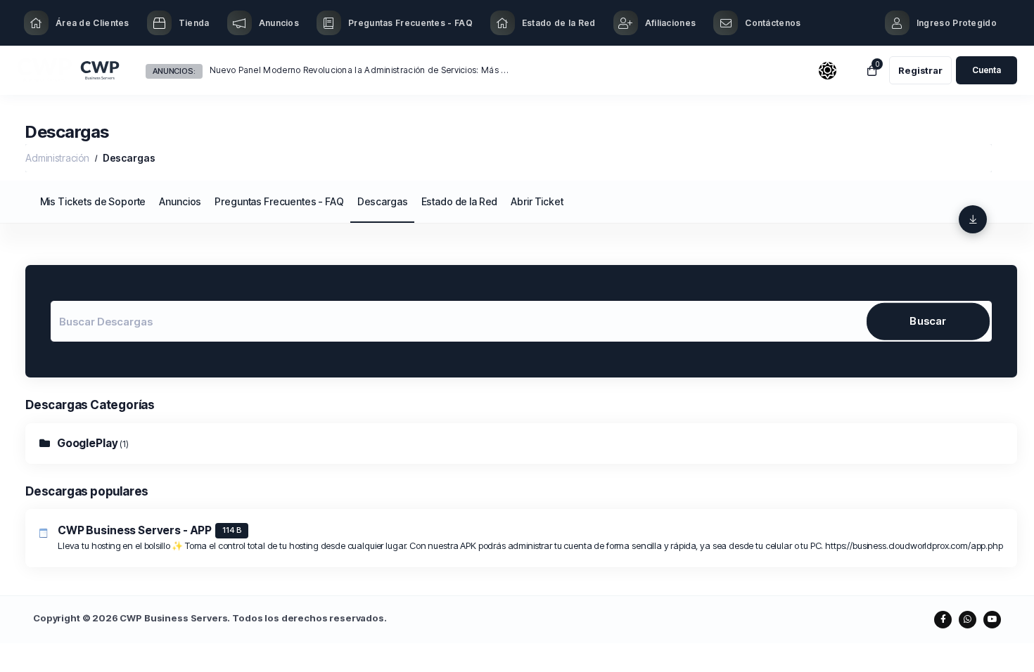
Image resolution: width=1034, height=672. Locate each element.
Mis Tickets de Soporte (93, 201)
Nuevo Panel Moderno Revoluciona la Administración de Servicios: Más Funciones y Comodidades (360, 70)
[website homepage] (69, 70)
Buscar (927, 321)
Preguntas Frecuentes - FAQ (279, 201)
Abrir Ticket (537, 201)
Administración (57, 158)
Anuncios (180, 201)
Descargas (382, 201)
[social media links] (943, 619)
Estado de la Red (459, 201)
